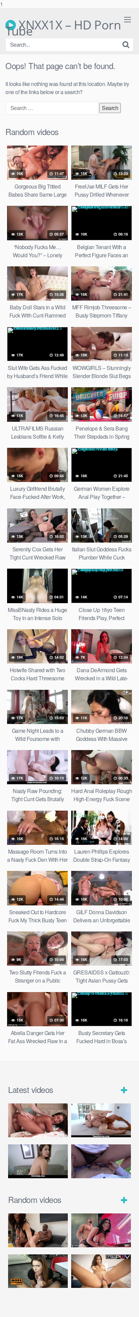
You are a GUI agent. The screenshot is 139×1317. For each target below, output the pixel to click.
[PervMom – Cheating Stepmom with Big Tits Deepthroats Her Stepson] (38, 1161)
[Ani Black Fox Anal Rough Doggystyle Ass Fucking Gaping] (38, 1271)
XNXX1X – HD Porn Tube (63, 25)
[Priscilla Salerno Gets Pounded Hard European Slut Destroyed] (38, 1230)
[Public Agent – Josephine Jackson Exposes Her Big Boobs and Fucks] (101, 1161)
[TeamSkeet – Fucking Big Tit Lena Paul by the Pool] (101, 1120)
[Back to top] (127, 1304)
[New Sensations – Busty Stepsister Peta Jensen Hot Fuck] (38, 1120)
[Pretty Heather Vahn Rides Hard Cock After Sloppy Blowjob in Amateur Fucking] (101, 1271)
